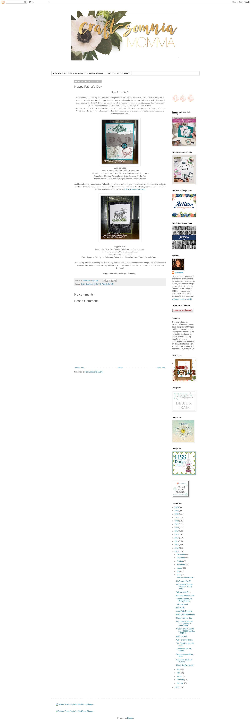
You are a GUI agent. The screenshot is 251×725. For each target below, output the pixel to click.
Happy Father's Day (184, 618)
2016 (177, 541)
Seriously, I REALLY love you (184, 661)
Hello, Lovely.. (181, 636)
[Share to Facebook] (112, 280)
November (181, 558)
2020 (177, 528)
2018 (177, 535)
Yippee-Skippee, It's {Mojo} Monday (184, 600)
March (179, 676)
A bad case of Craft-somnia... (184, 650)
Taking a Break (182, 604)
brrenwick (179, 273)
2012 (177, 687)
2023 (177, 518)
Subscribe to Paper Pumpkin (118, 73)
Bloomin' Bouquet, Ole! (185, 595)
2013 (177, 552)
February (180, 680)
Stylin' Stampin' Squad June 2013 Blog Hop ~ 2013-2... (185, 631)
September (181, 565)
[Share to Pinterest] (115, 280)
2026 (177, 507)
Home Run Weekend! (184, 665)
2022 (177, 521)
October (180, 561)
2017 (177, 538)
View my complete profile (182, 299)
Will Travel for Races (184, 640)
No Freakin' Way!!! (183, 581)
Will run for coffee (183, 592)
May (178, 670)
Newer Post (79, 368)
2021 (177, 524)
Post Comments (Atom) (94, 372)
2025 (177, 511)
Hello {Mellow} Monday (185, 615)
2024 (177, 514)
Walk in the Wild (107, 284)
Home (120, 368)
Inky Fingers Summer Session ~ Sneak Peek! (184, 586)
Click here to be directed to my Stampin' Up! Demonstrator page (78, 73)
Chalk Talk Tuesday (184, 611)
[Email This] (104, 280)
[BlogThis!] (106, 280)
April (179, 673)
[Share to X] (109, 280)
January (180, 683)
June (179, 575)
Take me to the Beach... (185, 578)
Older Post (161, 368)
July (178, 571)
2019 (177, 531)
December (181, 554)
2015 (177, 545)
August (180, 568)
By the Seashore (87, 284)
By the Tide (98, 284)
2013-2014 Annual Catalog (135, 189)
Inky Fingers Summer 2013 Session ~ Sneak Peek (184, 623)
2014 (177, 548)
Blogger (130, 718)
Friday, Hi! (180, 608)
